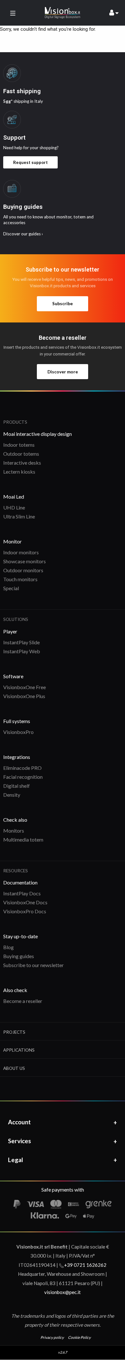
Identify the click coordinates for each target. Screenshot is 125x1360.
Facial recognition (23, 777)
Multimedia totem (23, 839)
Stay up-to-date (20, 936)
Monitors (13, 830)
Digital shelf (16, 786)
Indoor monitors (21, 552)
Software (13, 676)
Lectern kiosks (19, 471)
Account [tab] (19, 1122)
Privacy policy (52, 1337)
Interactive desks (22, 463)
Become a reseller (22, 1001)
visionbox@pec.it (62, 1292)
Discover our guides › (23, 233)
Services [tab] (19, 1140)
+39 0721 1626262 (85, 1265)
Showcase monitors (24, 561)
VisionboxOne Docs (25, 902)
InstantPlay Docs (22, 893)
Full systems (16, 721)
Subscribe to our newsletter (33, 965)
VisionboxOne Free (24, 687)
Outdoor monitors (23, 570)
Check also (15, 820)
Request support (30, 162)
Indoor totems (19, 445)
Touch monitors (20, 579)
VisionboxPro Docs (24, 911)
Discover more (62, 371)
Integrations (16, 757)
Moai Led (13, 496)
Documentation (20, 882)
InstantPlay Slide (21, 642)
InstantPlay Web (21, 651)
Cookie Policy (79, 1337)
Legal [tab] (15, 1159)
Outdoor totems (21, 454)
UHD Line (14, 507)
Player (10, 631)
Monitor (12, 541)
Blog (8, 947)
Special (11, 588)
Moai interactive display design (37, 434)
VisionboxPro (18, 732)
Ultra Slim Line (19, 516)
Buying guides (18, 956)
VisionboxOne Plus (24, 696)
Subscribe (62, 303)
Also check (15, 990)
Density (11, 795)
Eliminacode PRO (22, 768)
